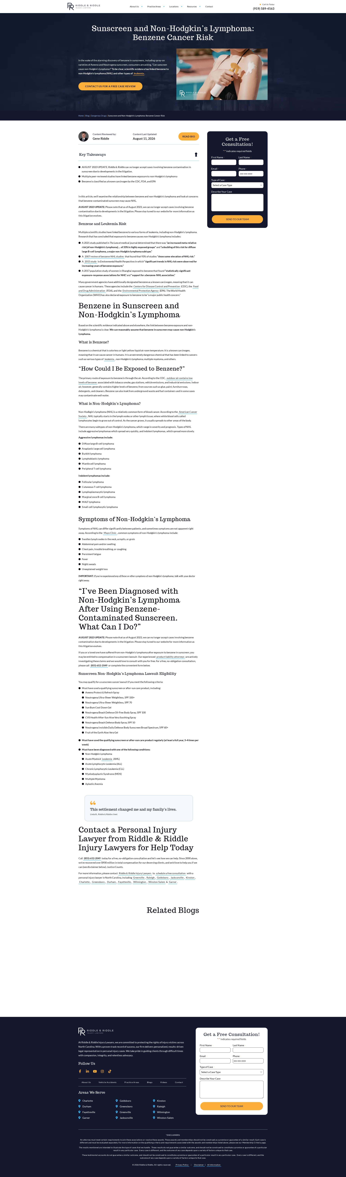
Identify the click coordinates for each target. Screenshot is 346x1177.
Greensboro (98, 881)
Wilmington (139, 881)
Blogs (149, 1082)
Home (81, 115)
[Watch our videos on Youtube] (95, 1071)
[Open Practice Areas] (164, 6)
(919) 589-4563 (263, 8)
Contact (179, 1082)
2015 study (91, 261)
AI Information (214, 1165)
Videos (163, 1082)
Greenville (138, 877)
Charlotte (84, 881)
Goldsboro (162, 877)
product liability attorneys (170, 656)
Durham (111, 881)
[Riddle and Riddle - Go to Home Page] (95, 1032)
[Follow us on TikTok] (110, 1071)
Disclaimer (199, 1165)
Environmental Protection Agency (141, 290)
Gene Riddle (101, 138)
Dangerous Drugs (99, 115)
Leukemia (107, 758)
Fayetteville (124, 881)
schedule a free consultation (171, 873)
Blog (87, 115)
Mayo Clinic (110, 532)
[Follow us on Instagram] (102, 1071)
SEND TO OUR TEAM (237, 219)
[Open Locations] (182, 6)
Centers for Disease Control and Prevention (157, 286)
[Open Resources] (200, 6)
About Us (86, 1082)
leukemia (139, 73)
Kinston (190, 877)
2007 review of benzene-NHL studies (104, 256)
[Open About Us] (142, 6)
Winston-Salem (156, 881)
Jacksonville (177, 877)
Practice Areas (131, 1082)
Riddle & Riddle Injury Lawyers (135, 873)
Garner (173, 881)
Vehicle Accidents (108, 1082)
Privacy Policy (182, 1165)
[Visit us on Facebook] (80, 1071)
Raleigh (151, 877)
